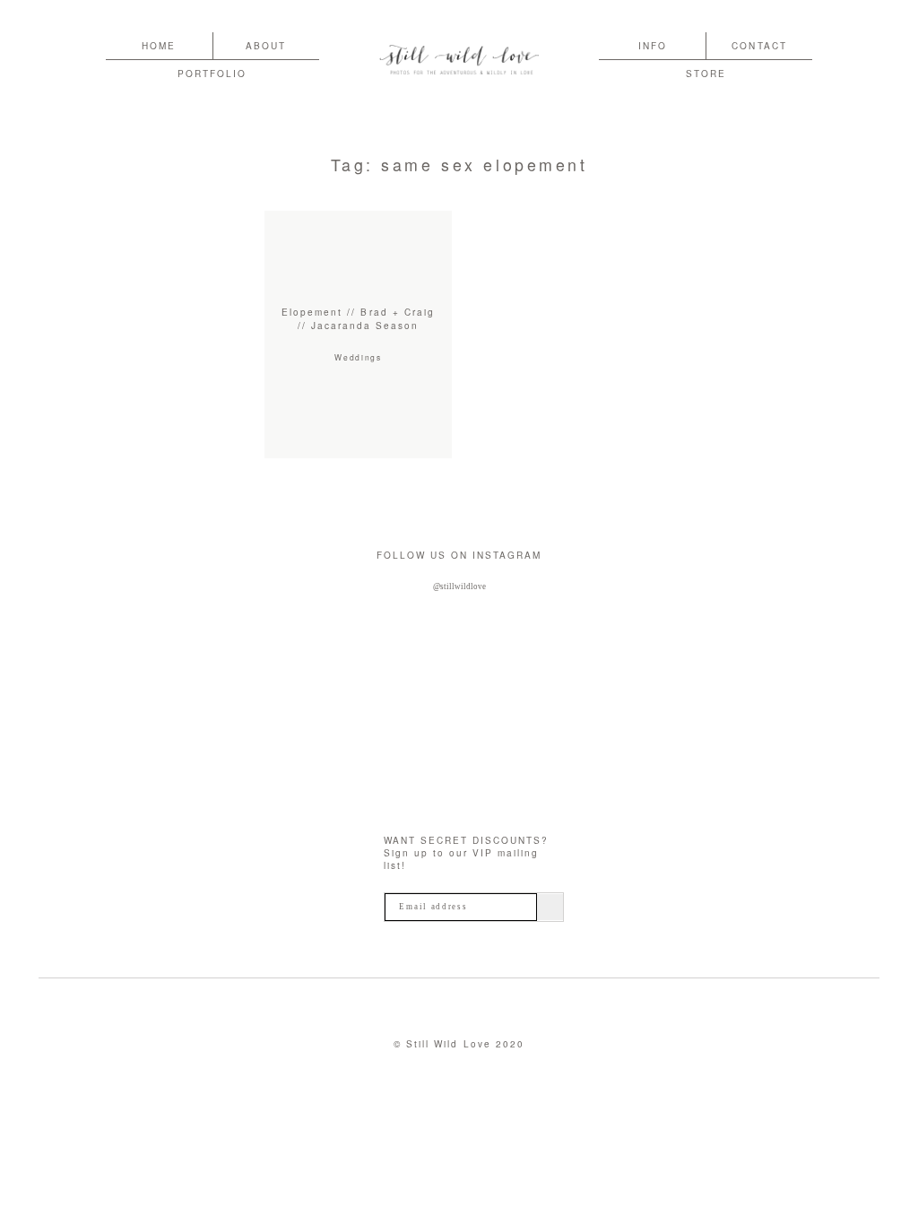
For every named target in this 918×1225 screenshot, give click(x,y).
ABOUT (266, 45)
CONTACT (759, 45)
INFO (652, 45)
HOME (159, 45)
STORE (706, 73)
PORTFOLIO (212, 73)
